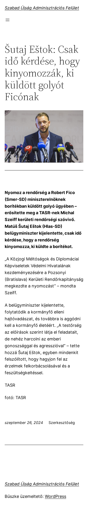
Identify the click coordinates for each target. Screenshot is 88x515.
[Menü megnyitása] (7, 20)
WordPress (55, 496)
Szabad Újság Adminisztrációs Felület (42, 7)
